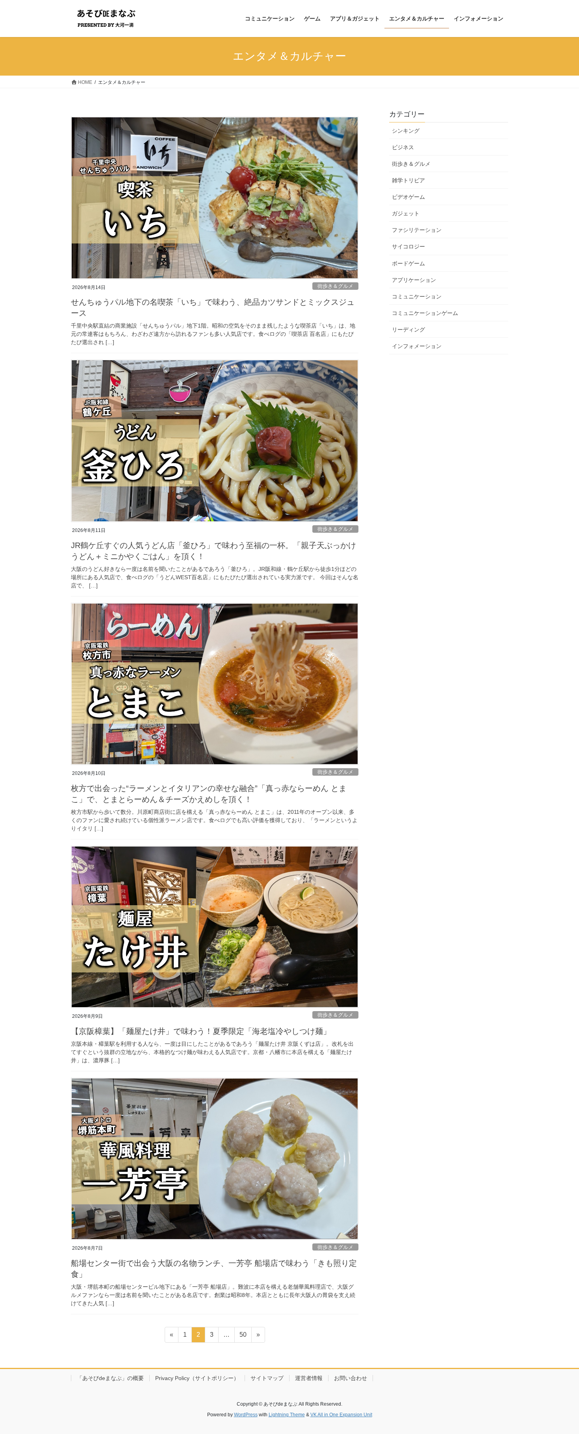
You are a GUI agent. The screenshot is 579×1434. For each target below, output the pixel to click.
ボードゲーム (408, 263)
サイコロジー (408, 246)
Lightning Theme (287, 1414)
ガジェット (405, 213)
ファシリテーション (417, 230)
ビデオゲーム (408, 197)
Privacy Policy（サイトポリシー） (197, 1378)
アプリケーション (414, 280)
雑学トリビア (408, 180)
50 (243, 1337)
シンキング (405, 131)
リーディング (408, 329)
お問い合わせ (350, 1378)
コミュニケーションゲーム (425, 313)
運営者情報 (309, 1378)
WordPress (246, 1414)
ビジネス (403, 147)
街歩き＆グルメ (335, 286)
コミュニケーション (417, 296)
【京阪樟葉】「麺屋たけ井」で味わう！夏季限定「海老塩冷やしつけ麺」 (201, 1031)
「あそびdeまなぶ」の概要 (110, 1378)
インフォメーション (417, 346)
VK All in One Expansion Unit (341, 1414)
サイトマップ (267, 1378)
